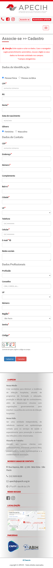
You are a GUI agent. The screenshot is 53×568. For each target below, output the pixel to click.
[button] (24, 19)
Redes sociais (8, 251)
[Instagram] (13, 19)
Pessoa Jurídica (28, 78)
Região (5, 313)
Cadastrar (10, 359)
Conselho (6, 281)
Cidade (6, 197)
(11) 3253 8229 (15, 476)
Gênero (5, 126)
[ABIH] (31, 547)
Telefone (6, 218)
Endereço (7, 154)
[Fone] (2, 19)
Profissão (6, 270)
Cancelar (21, 359)
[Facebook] (8, 19)
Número (6, 164)
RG (3, 94)
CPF (4, 83)
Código (6, 335)
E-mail (5, 240)
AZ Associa (26, 560)
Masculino (22, 131)
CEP (4, 143)
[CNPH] (13, 546)
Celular (6, 229)
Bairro (5, 186)
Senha (5, 324)
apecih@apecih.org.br (19, 481)
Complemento (8, 175)
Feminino (9, 131)
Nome (5, 104)
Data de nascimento (11, 115)
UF (4, 207)
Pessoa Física (11, 78)
